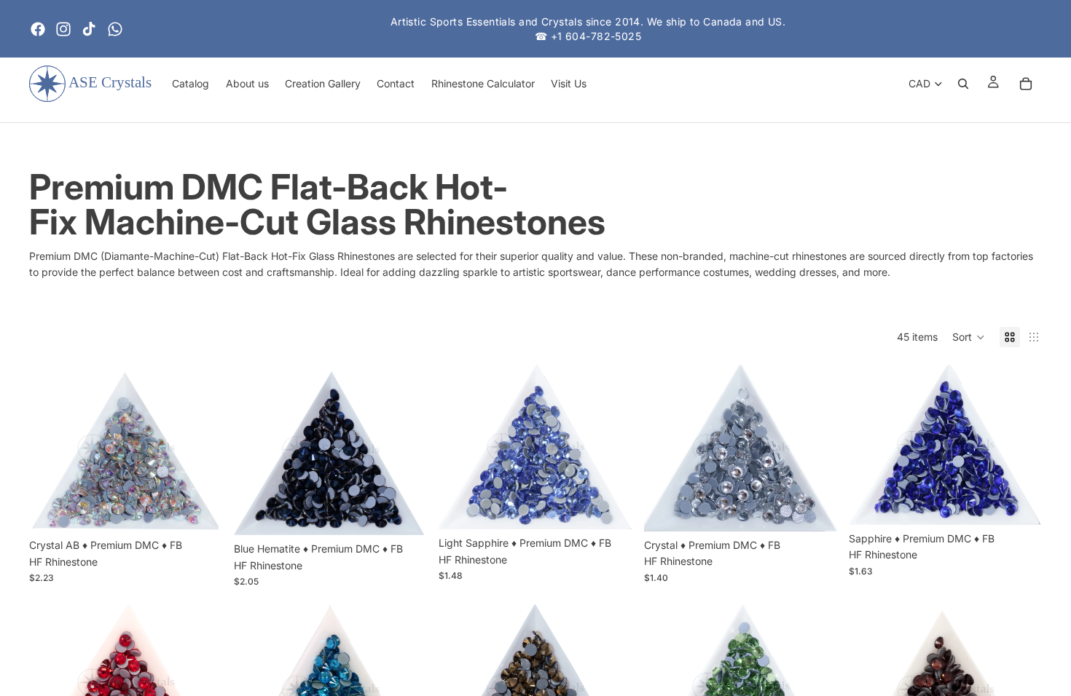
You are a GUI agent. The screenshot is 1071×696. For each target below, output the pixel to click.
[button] (968, 337)
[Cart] (1026, 84)
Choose (212, 508)
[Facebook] (38, 29)
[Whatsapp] (115, 29)
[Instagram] (63, 29)
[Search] (963, 84)
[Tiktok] (89, 29)
